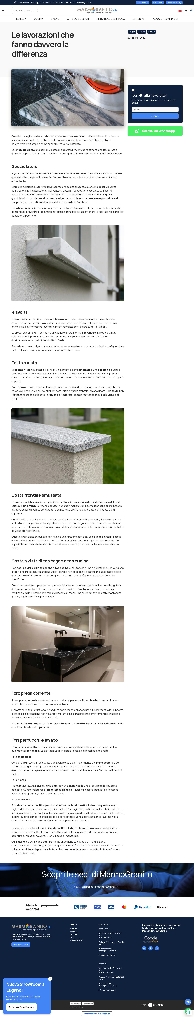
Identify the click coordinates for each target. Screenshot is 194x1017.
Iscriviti (155, 116)
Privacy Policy (75, 1004)
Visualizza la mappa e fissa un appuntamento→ (97, 886)
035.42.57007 (106, 983)
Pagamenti (73, 932)
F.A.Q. (72, 937)
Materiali (139, 18)
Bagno (55, 18)
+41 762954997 (45, 3)
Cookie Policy (88, 1004)
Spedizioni (73, 934)
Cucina (38, 18)
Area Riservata (143, 2)
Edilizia (21, 18)
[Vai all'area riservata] (185, 10)
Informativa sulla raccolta (97, 1013)
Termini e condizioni (77, 940)
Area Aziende (157, 2)
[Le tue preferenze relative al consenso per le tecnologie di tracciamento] (189, 1012)
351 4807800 (112, 986)
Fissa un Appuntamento (23, 1007)
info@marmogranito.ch (107, 955)
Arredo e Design (78, 18)
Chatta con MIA (172, 2)
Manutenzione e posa (111, 18)
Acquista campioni (165, 18)
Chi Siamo (73, 929)
